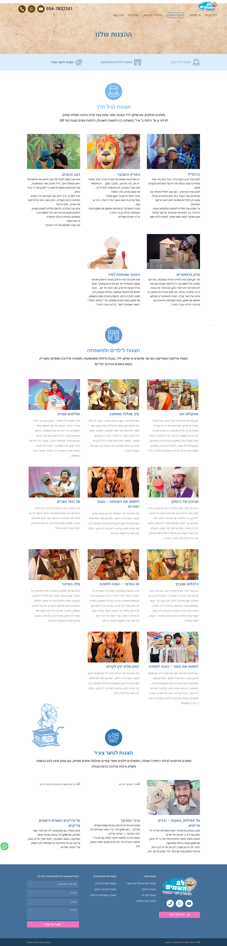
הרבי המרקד (130, 820)
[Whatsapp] (31, 9)
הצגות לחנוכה (149, 889)
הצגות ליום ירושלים (146, 901)
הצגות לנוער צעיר (62, 62)
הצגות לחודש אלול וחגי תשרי (141, 883)
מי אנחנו (195, 15)
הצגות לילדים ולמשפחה (116, 62)
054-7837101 (59, 9)
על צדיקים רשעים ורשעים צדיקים (59, 823)
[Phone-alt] (22, 9)
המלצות (133, 15)
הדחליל (194, 174)
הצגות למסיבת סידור (105, 883)
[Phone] (170, 903)
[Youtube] (41, 9)
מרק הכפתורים (188, 274)
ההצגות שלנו (175, 15)
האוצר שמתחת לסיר (124, 274)
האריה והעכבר (128, 174)
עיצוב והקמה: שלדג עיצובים (38, 942)
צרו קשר (118, 15)
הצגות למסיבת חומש (105, 889)
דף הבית (211, 15)
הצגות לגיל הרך (181, 62)
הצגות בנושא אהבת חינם (103, 895)
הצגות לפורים (149, 895)
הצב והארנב (70, 174)
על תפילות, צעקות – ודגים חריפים (179, 823)
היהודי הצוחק (152, 15)
